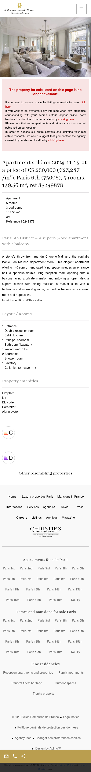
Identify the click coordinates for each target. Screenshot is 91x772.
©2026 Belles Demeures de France (35, 717)
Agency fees (23, 738)
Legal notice (71, 717)
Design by (47, 748)
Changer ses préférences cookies (58, 738)
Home (22, 9)
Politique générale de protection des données (47, 727)
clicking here (66, 119)
